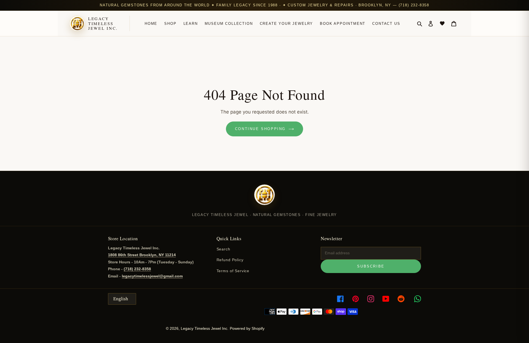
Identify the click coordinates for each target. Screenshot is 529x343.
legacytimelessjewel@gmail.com (152, 276)
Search (223, 249)
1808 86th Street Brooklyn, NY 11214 (142, 255)
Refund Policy (230, 260)
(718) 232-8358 (137, 269)
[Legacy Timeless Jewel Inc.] (264, 198)
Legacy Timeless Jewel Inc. (103, 23)
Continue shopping (260, 129)
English (120, 298)
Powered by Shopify (247, 328)
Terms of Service (233, 271)
